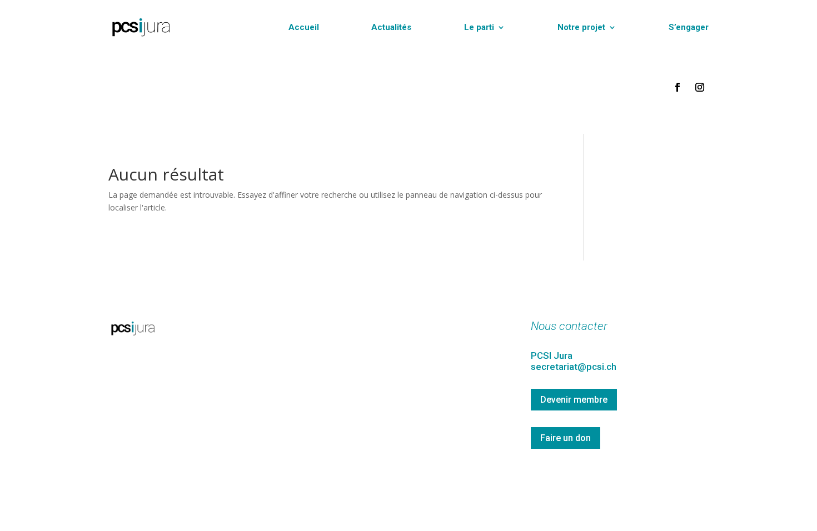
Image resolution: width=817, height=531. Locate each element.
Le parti (479, 27)
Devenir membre (573, 399)
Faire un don (565, 438)
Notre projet (581, 27)
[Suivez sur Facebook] (677, 87)
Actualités (391, 27)
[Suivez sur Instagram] (700, 87)
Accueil (303, 27)
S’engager (689, 27)
